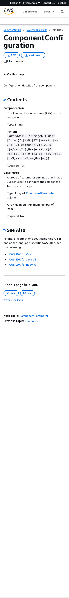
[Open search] (62, 11)
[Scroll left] (20, 11)
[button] (14, 74)
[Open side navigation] (5, 21)
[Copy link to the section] (4, 99)
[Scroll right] (53, 11)
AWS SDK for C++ (20, 254)
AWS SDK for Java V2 (22, 259)
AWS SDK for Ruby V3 (23, 264)
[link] (59, 30)
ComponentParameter (40, 193)
